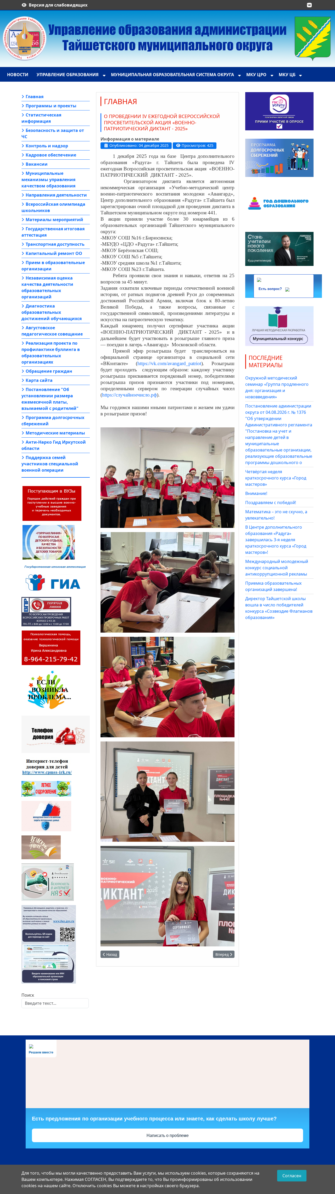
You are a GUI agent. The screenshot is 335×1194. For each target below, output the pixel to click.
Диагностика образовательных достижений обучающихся (51, 312)
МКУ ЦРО (256, 74)
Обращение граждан (49, 371)
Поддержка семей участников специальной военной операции (49, 464)
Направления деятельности (56, 195)
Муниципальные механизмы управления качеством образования (48, 179)
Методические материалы (55, 433)
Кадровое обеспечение (51, 155)
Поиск (27, 995)
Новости (17, 74)
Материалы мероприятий (54, 219)
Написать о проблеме (168, 1135)
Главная (34, 96)
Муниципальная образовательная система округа (172, 74)
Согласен (291, 1176)
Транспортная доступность (55, 244)
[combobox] (55, 1003)
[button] (309, 5)
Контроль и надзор (47, 146)
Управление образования (68, 74)
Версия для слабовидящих (58, 5)
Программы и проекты (51, 106)
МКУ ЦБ (287, 74)
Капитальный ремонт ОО (54, 253)
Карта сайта (39, 380)
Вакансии (37, 164)
